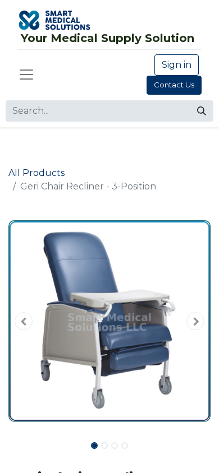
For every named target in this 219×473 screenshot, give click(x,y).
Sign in (176, 64)
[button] (23, 321)
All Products (36, 173)
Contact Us (174, 84)
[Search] (201, 111)
